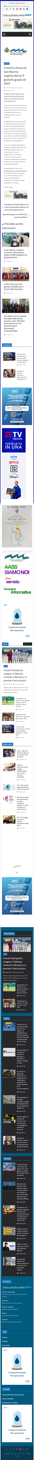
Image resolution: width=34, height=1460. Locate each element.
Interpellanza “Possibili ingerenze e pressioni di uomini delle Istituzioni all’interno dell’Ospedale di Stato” (16, 207)
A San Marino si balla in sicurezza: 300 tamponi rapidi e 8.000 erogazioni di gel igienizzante (15, 254)
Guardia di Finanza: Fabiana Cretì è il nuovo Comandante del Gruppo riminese (22, 1142)
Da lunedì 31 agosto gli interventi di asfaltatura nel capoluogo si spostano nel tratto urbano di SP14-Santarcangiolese (22, 1080)
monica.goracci (18, 87)
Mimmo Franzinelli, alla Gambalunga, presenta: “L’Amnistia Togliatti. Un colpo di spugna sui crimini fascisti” (23, 803)
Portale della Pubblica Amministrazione (13, 1395)
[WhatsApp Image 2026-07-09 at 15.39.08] (17, 603)
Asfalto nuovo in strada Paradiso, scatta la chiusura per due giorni (23, 1232)
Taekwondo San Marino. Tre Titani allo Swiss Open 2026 (23, 717)
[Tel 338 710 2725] (17, 19)
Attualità (7, 63)
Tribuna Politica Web (19, 684)
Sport (5, 666)
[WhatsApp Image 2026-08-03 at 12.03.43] (17, 388)
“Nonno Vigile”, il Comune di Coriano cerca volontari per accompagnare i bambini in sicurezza (22, 1123)
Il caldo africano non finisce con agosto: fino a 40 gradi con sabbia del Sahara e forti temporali (23, 1170)
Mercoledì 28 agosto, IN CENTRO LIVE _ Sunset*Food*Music (15, 216)
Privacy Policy (6, 1345)
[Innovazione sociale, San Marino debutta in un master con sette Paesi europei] (9, 1266)
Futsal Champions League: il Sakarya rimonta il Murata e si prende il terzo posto (15, 675)
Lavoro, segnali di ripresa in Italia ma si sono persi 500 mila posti (23, 754)
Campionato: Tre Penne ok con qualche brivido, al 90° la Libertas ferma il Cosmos (23, 702)
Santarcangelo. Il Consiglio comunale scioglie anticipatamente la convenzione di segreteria (23, 1102)
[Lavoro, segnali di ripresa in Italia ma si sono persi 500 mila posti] (9, 755)
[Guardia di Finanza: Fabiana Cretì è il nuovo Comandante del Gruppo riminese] (9, 1144)
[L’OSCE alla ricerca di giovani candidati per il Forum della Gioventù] (15, 268)
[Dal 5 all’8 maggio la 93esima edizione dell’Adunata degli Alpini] (9, 822)
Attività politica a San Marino (10, 1403)
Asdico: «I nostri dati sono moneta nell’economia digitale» (23, 1247)
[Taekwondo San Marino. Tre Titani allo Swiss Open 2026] (8, 718)
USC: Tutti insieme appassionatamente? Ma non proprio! (23, 787)
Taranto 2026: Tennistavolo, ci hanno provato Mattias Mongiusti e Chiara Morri (22, 358)
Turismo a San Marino (8, 1399)
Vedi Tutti (27, 644)
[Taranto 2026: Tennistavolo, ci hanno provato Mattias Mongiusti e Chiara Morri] (9, 356)
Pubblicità (5, 1341)
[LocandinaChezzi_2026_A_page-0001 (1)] (17, 506)
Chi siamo (4, 1337)
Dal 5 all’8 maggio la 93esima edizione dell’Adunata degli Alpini (22, 821)
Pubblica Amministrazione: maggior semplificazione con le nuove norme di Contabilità (22, 771)
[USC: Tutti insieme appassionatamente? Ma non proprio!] (9, 788)
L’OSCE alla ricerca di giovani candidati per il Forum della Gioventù (14, 286)
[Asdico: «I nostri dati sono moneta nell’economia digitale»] (9, 1249)
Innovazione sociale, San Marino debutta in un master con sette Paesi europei (23, 1264)
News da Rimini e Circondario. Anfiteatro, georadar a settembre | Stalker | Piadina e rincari (23, 1056)
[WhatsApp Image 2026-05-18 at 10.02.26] (17, 552)
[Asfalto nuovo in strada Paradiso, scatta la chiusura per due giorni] (9, 1234)
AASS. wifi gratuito (9, 90)
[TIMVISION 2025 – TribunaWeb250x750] (14, 429)
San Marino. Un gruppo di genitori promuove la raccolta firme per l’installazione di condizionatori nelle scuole (23, 1213)
